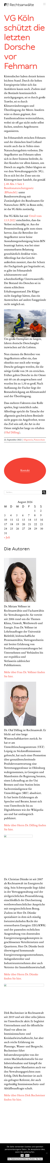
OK (22, 1155)
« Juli (7, 537)
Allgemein (28, 440)
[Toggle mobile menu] (44, 4)
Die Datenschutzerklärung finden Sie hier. (25, 1159)
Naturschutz (39, 440)
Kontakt (25, 470)
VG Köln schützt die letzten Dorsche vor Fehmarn (24, 42)
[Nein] (46, 1153)
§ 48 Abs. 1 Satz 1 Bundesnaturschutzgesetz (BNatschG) (18, 188)
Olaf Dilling (12, 432)
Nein (27, 1155)
